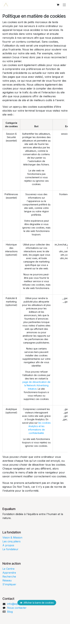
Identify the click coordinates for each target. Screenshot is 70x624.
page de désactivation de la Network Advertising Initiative (36, 385)
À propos (8, 545)
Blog (10, 611)
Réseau (7, 580)
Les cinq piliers (11, 541)
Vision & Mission (12, 537)
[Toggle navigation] (64, 4)
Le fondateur (10, 549)
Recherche (9, 576)
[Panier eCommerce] (58, 4)
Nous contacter (17, 607)
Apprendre (9, 572)
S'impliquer (9, 584)
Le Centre (8, 568)
